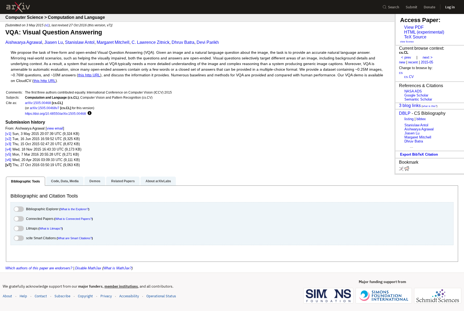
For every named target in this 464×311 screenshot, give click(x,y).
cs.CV (409, 77)
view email (55, 128)
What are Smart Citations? (75, 238)
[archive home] (18, 7)
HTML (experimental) (424, 32)
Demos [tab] (94, 181)
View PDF (414, 27)
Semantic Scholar (418, 99)
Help (23, 296)
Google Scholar (416, 95)
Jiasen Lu (53, 42)
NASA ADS (413, 91)
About (7, 296)
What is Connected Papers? (73, 218)
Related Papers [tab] (123, 181)
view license (407, 41)
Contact (41, 296)
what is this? (429, 106)
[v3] (8, 144)
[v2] (8, 139)
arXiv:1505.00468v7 (44, 108)
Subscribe (62, 296)
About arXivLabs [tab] (158, 181)
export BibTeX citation (419, 154)
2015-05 (427, 62)
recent (413, 62)
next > (428, 57)
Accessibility (129, 296)
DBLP (405, 113)
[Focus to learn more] (89, 113)
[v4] (8, 149)
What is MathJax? (117, 268)
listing (409, 119)
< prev (406, 57)
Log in (450, 7)
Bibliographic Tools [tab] (25, 181)
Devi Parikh (208, 42)
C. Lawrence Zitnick (150, 42)
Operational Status (161, 296)
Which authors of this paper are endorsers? (38, 268)
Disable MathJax (88, 268)
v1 (47, 25)
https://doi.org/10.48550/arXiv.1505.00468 (55, 113)
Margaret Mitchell (113, 42)
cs (401, 73)
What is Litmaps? (50, 228)
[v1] (8, 134)
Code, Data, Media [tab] (65, 181)
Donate (429, 7)
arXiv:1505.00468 (38, 103)
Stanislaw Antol (80, 42)
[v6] (8, 160)
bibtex (421, 119)
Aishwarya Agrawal (23, 42)
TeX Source (415, 37)
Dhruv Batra (183, 42)
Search (393, 7)
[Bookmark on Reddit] (406, 170)
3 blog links (410, 105)
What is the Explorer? (74, 209)
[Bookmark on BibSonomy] (401, 170)
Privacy (106, 296)
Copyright (85, 296)
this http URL (89, 75)
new (402, 62)
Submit (411, 7)
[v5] (8, 154)
